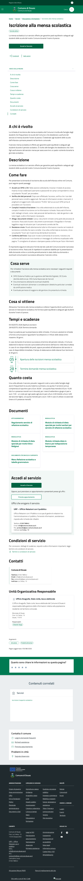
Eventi (62, 812)
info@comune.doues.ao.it (17, 851)
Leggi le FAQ (30, 832)
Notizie (62, 789)
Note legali (46, 845)
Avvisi (62, 795)
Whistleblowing (48, 855)
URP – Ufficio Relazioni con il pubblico (30, 509)
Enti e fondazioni (14, 799)
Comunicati (63, 792)
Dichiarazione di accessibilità (48, 840)
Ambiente (29, 792)
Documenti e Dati (15, 811)
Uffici (10, 795)
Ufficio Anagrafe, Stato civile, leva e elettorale (35, 599)
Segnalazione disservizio (30, 843)
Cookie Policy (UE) (49, 851)
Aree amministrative (16, 792)
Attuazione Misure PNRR (17, 870)
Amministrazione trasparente (48, 834)
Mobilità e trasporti (49, 799)
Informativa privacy (49, 848)
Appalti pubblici (31, 802)
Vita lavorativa (47, 818)
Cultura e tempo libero (31, 813)
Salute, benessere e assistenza (49, 803)
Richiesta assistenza (32, 848)
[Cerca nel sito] (71, 9)
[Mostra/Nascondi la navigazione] (2, 9)
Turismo (45, 815)
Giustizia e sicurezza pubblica (49, 790)
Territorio (62, 815)
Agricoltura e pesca (32, 789)
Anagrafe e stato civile (31, 797)
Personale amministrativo (14, 807)
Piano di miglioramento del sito (45, 870)
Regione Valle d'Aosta (15, 3)
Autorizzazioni (30, 805)
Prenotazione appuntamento (31, 837)
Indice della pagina (16, 69)
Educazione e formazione (30, 819)
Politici (11, 802)
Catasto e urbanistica (33, 808)
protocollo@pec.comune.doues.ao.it (21, 856)
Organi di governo (15, 789)
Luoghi (62, 809)
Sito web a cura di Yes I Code (20, 878)
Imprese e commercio (50, 795)
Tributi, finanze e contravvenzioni (48, 810)
